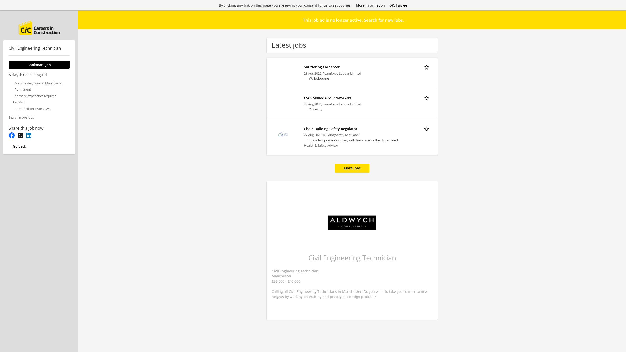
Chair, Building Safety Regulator (330, 128)
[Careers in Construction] (39, 28)
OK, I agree (398, 5)
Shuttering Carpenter (322, 67)
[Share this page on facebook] (12, 135)
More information (370, 5)
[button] (618, 19)
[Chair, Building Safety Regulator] (283, 134)
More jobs (352, 168)
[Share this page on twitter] (20, 135)
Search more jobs (21, 117)
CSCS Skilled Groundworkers (327, 98)
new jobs (394, 20)
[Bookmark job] (427, 67)
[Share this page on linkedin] (29, 135)
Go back (19, 146)
